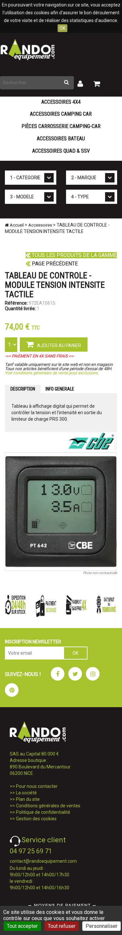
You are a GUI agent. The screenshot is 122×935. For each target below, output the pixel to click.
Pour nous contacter (37, 786)
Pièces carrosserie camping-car (61, 126)
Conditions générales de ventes (48, 805)
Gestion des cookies (36, 818)
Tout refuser (61, 926)
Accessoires (40, 225)
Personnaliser (101, 926)
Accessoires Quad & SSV (61, 151)
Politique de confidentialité (43, 812)
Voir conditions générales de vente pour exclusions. (52, 372)
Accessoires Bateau (61, 138)
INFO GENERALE (60, 389)
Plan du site (28, 799)
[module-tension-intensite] (61, 511)
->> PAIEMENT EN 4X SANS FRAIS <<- (40, 356)
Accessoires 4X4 (61, 102)
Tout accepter (22, 926)
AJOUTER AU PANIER (58, 345)
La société (26, 792)
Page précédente (54, 264)
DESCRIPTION (22, 389)
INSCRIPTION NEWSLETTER (33, 641)
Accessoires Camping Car (61, 114)
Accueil (16, 225)
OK (62, 28)
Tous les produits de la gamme (74, 255)
